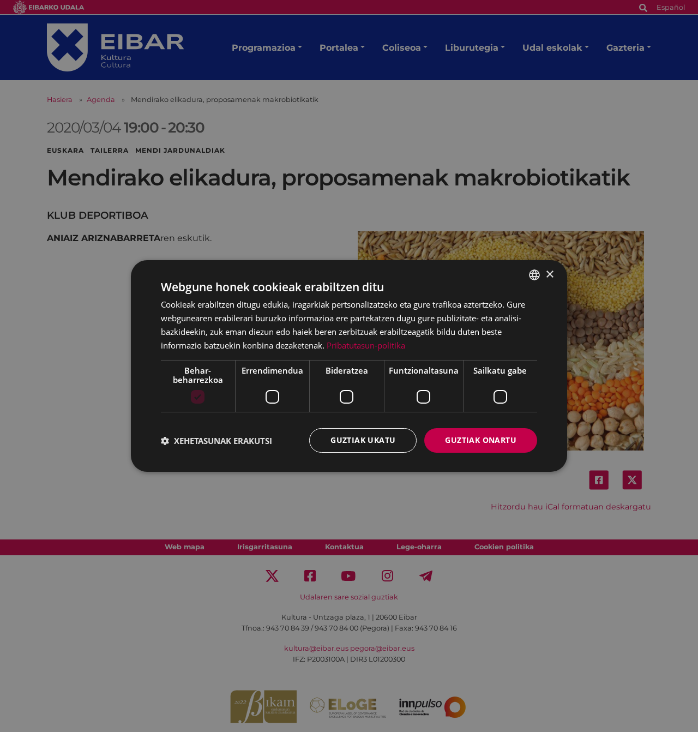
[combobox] (534, 274)
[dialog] (349, 366)
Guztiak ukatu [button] (362, 440)
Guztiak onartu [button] (480, 440)
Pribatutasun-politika (366, 345)
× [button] (549, 274)
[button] (216, 441)
